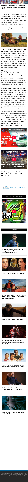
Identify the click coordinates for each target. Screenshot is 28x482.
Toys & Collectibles (16, 452)
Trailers (21, 185)
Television (17, 445)
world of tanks (17, 187)
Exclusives (17, 438)
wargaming (11, 187)
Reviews (16, 429)
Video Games (5, 186)
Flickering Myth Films (17, 454)
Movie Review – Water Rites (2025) (12, 319)
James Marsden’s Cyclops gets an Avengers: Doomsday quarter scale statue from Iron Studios (13, 251)
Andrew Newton (12, 185)
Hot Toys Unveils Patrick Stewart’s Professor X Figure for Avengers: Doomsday (12, 389)
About (16, 457)
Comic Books (17, 447)
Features (16, 431)
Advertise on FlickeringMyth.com (16, 461)
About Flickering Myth (16, 459)
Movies (17, 442)
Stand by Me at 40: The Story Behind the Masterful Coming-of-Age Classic (13, 365)
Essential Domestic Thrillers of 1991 (13, 273)
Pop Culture (16, 440)
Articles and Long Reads (17, 433)
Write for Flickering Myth (17, 463)
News (17, 185)
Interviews (17, 436)
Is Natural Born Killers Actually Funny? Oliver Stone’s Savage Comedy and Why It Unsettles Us (14, 296)
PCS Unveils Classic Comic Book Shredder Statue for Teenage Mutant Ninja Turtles (13, 342)
